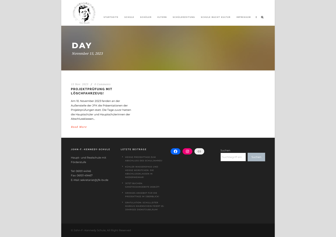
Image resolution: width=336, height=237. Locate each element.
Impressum (243, 17)
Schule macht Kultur (215, 17)
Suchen (225, 150)
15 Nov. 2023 (79, 84)
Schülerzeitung (184, 17)
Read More (79, 126)
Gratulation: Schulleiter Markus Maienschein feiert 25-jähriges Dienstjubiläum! (144, 206)
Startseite (111, 17)
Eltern (162, 17)
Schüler (146, 17)
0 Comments (102, 84)
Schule (129, 17)
